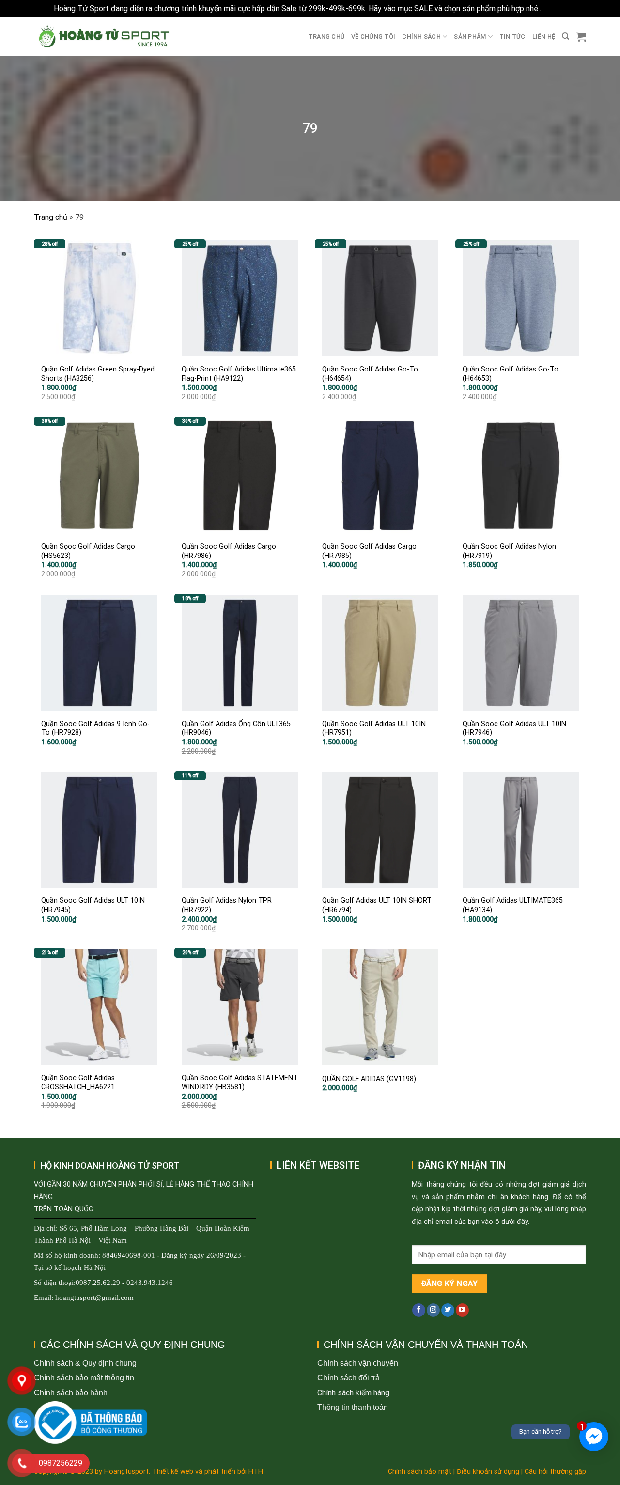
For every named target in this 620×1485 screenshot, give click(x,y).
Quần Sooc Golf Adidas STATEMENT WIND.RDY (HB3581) (240, 1082)
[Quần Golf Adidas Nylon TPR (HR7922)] (239, 830)
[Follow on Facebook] (418, 1310)
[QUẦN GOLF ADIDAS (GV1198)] (380, 1006)
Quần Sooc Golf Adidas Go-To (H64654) (370, 374)
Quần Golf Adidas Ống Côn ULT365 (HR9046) (236, 728)
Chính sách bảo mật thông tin (84, 1378)
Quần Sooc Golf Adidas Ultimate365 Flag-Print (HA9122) (239, 374)
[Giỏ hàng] (581, 36)
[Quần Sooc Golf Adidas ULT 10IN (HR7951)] (380, 652)
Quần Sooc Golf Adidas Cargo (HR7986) (229, 551)
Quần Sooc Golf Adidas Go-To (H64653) (510, 374)
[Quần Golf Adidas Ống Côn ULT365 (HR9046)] (239, 652)
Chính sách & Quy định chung (85, 1363)
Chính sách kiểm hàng (353, 1392)
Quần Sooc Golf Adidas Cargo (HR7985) (369, 551)
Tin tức (512, 36)
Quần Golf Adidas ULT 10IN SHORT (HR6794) (377, 905)
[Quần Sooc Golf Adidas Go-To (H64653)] (520, 298)
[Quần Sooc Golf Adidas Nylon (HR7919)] (520, 475)
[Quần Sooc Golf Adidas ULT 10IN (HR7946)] (520, 652)
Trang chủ (326, 36)
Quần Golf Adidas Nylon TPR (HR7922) (227, 905)
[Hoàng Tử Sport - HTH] (103, 36)
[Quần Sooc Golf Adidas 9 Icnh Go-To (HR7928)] (99, 652)
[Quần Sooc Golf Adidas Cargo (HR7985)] (380, 475)
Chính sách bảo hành (71, 1393)
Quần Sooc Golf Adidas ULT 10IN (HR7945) (93, 905)
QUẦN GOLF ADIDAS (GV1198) (369, 1079)
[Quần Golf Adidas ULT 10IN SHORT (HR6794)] (380, 830)
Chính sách (421, 36)
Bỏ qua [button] (554, 8)
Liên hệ (544, 36)
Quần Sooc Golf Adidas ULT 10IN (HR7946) (514, 728)
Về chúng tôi (373, 36)
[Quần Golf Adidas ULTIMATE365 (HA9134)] (520, 830)
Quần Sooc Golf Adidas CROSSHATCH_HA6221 (78, 1082)
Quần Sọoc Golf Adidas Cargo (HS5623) (88, 551)
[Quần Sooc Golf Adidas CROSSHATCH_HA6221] (99, 1006)
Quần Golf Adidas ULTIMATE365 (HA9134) (513, 905)
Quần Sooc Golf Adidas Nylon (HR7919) (509, 551)
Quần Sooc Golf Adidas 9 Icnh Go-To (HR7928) (95, 728)
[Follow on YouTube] (462, 1310)
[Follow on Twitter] (447, 1310)
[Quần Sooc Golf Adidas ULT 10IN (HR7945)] (99, 830)
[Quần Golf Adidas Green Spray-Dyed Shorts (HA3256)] (99, 298)
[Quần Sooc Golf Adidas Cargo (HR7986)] (239, 475)
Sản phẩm (470, 36)
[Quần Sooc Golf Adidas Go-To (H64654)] (380, 298)
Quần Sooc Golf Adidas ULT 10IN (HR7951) (374, 728)
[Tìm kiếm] (565, 36)
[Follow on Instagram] (433, 1310)
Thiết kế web (172, 1472)
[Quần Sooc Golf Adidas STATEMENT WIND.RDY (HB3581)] (239, 1006)
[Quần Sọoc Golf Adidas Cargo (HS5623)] (99, 475)
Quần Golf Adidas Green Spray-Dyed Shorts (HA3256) (98, 374)
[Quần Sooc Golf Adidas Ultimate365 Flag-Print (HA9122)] (239, 298)
